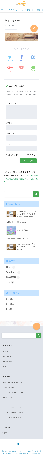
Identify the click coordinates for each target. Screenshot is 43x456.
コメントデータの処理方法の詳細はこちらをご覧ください (21, 178)
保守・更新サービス (13, 418)
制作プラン (30, 10)
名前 (9, 123)
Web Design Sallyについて (14, 382)
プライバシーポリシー (14, 392)
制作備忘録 (12, 277)
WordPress (12, 272)
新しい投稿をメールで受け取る (21, 155)
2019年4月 (11, 304)
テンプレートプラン (13, 407)
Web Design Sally (16, 10)
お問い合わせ (8, 387)
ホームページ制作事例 (14, 413)
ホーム (3, 10)
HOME (23, 443)
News (10, 267)
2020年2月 (11, 299)
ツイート (5, 433)
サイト (9, 144)
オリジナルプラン (12, 402)
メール (10, 134)
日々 (9, 282)
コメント (11, 103)
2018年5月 (11, 309)
